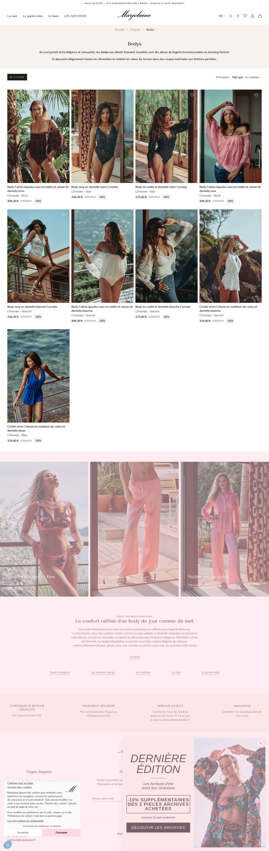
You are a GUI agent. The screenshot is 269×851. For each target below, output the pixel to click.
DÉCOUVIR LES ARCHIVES (158, 828)
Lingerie (135, 29)
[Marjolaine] (134, 15)
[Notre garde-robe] (225, 529)
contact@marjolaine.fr (21, 840)
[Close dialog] (260, 743)
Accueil (119, 29)
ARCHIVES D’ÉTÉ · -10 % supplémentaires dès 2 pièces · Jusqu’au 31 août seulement (134, 3)
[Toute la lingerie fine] (44, 529)
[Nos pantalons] (134, 529)
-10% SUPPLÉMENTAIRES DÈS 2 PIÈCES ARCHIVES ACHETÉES (158, 804)
